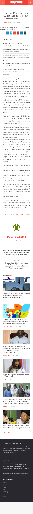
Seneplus (5, 496)
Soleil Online (6, 493)
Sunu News (6, 495)
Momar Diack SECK (8, 22)
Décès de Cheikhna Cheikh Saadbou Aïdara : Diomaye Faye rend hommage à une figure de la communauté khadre (16, 428)
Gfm (4, 486)
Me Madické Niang (14, 214)
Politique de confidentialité (20, 473)
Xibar (4, 489)
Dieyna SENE (7, 355)
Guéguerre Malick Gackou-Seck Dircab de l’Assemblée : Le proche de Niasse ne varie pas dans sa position (16, 72)
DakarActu (5, 487)
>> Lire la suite (6, 454)
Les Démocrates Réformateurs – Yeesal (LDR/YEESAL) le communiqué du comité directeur (16, 45)
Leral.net (5, 482)
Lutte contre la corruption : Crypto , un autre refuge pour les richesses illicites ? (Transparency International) (16, 295)
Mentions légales (7, 473)
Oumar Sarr (23, 214)
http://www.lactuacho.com (17, 241)
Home (4, 7)
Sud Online (5, 491)
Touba (4, 216)
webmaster (6, 379)
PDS (28, 214)
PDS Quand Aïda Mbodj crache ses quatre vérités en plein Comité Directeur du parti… (16, 50)
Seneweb (5, 484)
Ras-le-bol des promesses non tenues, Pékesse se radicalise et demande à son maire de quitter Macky (16, 56)
